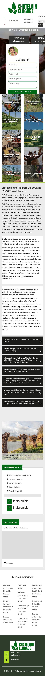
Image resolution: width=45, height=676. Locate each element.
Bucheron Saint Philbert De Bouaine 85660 (22, 597)
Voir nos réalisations (19, 40)
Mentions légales (35, 671)
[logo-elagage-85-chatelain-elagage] (22, 8)
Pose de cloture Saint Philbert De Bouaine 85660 (36, 619)
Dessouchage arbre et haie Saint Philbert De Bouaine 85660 (37, 591)
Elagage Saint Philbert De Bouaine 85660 (37, 605)
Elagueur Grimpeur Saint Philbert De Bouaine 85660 (8, 606)
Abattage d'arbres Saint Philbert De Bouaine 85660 (8, 591)
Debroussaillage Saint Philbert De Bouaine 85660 (23, 610)
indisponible (13, 21)
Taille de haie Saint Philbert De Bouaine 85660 (22, 623)
